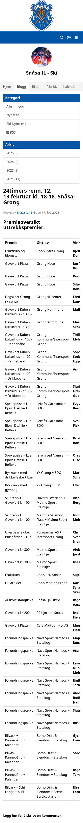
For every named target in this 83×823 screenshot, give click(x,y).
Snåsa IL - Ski (26, 212)
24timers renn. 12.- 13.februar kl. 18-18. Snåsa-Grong (39, 196)
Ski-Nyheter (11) (18, 123)
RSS (12, 132)
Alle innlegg (15, 106)
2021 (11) (13, 179)
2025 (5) (12, 153)
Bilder (36, 86)
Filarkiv (52, 86)
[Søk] (61, 37)
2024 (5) (12, 162)
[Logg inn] (69, 37)
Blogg (21, 86)
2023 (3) (12, 170)
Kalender (70, 86)
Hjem (7, 86)
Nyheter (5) (14, 115)
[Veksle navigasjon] (76, 37)
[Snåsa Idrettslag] (41, 15)
